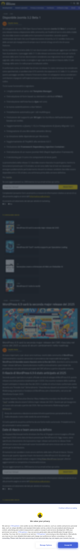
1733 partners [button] (15, 526)
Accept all (68, 545)
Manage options (46, 545)
